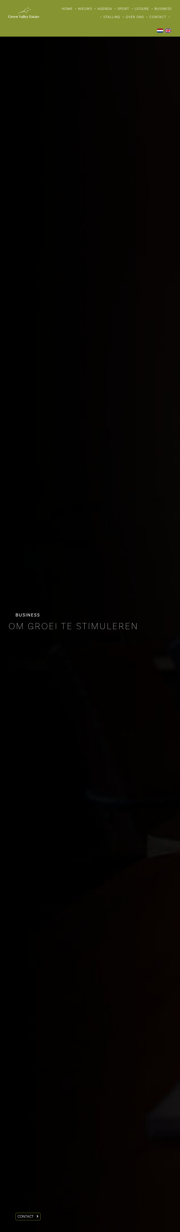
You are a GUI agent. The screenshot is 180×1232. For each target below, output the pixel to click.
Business (163, 9)
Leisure (142, 9)
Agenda (105, 9)
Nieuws (85, 9)
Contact (157, 17)
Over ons (135, 17)
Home (67, 9)
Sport (123, 9)
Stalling (111, 17)
